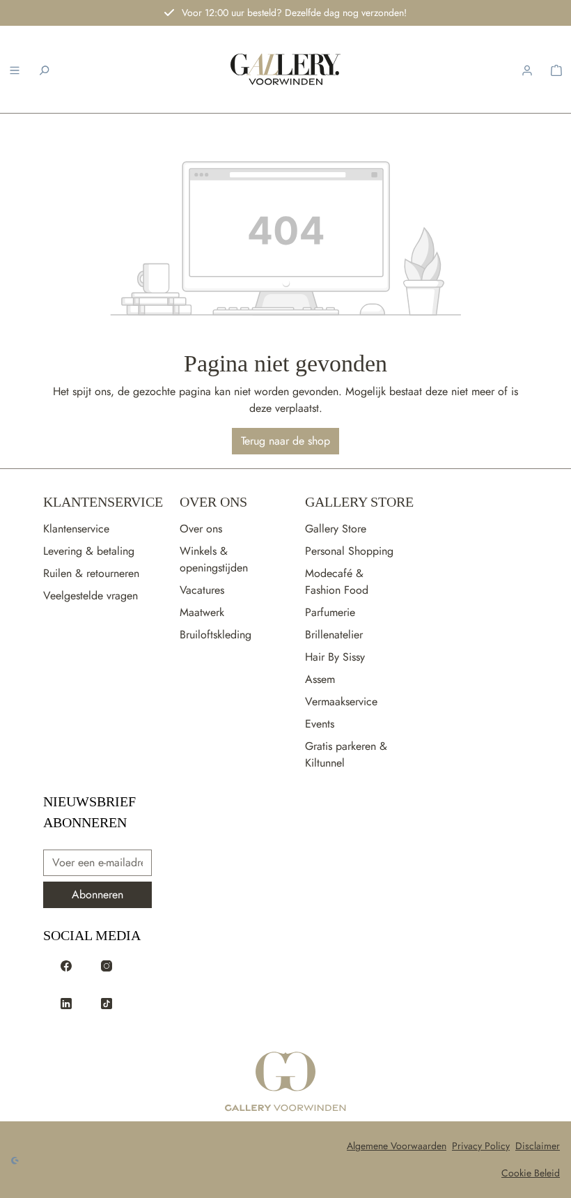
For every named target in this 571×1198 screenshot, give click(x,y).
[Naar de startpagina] (285, 69)
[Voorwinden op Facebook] (66, 964)
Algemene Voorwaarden (396, 1146)
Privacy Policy (481, 1146)
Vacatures (202, 590)
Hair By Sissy (335, 657)
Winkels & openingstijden (214, 559)
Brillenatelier (334, 635)
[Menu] (14, 69)
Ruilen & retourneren (91, 573)
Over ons (201, 529)
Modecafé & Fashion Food (336, 581)
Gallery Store (359, 501)
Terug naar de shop (285, 441)
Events (319, 724)
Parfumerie (330, 612)
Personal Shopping (349, 551)
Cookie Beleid (530, 1173)
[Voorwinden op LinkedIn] (66, 1002)
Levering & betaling (88, 551)
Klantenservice (103, 501)
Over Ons (213, 501)
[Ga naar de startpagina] (285, 1082)
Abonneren (97, 894)
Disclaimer (537, 1146)
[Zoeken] (43, 69)
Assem (320, 679)
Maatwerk (202, 612)
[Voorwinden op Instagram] (106, 964)
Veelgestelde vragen (90, 596)
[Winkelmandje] (556, 69)
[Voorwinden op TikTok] (106, 1002)
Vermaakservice (341, 701)
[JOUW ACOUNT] (527, 69)
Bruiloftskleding (215, 635)
